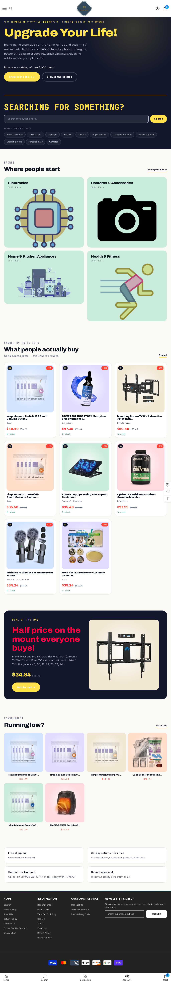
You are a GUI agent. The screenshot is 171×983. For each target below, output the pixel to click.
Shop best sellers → (22, 76)
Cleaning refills (14, 141)
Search (158, 118)
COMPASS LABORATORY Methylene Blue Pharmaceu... (84, 417)
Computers (35, 134)
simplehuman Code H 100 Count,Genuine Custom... (23, 495)
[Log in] (157, 8)
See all (163, 355)
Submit (156, 914)
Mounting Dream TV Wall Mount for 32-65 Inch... (139, 417)
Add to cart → (26, 687)
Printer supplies (146, 134)
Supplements (99, 134)
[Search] (11, 8)
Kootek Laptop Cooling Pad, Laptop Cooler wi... (84, 495)
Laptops (52, 134)
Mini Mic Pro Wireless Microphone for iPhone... (30, 574)
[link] (44, 977)
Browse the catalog (59, 76)
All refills (161, 725)
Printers (67, 134)
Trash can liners (15, 134)
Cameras (53, 141)
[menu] (5, 8)
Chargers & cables (122, 134)
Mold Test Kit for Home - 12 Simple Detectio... (83, 574)
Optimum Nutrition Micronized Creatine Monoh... (136, 495)
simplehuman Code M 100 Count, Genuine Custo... (27, 417)
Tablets (82, 134)
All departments (157, 169)
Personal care (36, 141)
